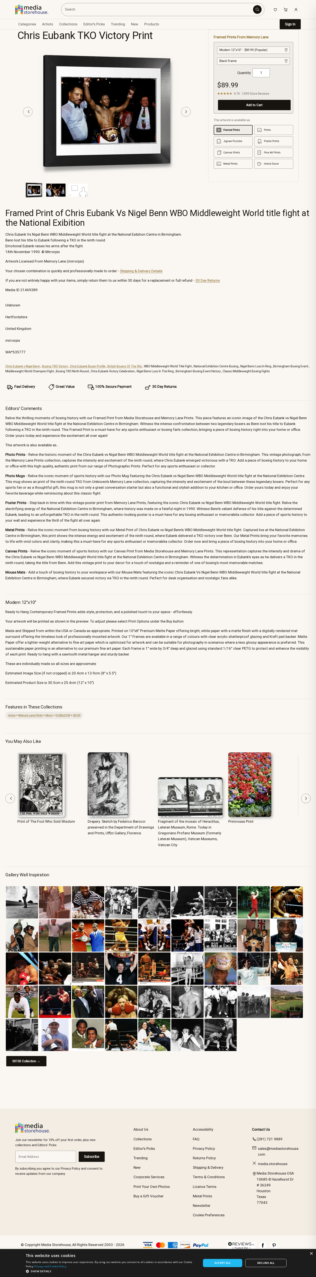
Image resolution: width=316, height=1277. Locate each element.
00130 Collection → (26, 1061)
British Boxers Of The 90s (124, 366)
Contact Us (261, 1129)
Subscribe (91, 1157)
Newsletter (201, 1205)
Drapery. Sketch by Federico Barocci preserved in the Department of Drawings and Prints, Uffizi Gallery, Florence (121, 827)
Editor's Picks (94, 24)
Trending (118, 24)
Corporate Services (148, 1177)
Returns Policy (204, 1158)
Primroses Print (240, 821)
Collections (68, 24)
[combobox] (157, 10)
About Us (140, 1129)
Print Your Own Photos (151, 1186)
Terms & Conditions (209, 1177)
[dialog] (158, 1263)
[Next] (186, 111)
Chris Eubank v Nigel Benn (22, 366)
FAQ (196, 1139)
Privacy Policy (204, 1148)
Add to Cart (254, 105)
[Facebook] (262, 1247)
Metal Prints (202, 1196)
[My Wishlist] (275, 9)
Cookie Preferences (209, 1215)
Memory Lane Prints (30, 715)
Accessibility (203, 1129)
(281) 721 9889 (269, 1139)
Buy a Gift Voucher (148, 1196)
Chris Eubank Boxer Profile (88, 366)
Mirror (49, 715)
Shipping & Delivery (208, 1167)
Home (11, 715)
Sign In (290, 24)
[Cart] (285, 9)
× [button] (311, 1253)
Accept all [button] (223, 1263)
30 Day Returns (207, 280)
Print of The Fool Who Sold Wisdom (46, 821)
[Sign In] (296, 9)
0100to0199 (62, 715)
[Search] (257, 9)
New (134, 24)
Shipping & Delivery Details (141, 271)
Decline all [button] (266, 1263)
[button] (111, 1271)
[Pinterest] (274, 1247)
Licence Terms (204, 1186)
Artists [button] (47, 24)
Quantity (244, 73)
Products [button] (151, 24)
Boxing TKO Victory (55, 366)
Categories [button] (27, 24)
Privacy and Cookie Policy (50, 1266)
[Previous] (27, 111)
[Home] (35, 9)
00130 (76, 715)
